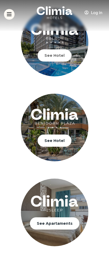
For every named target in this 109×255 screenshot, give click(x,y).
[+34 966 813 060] (102, 17)
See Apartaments (54, 223)
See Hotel (54, 55)
